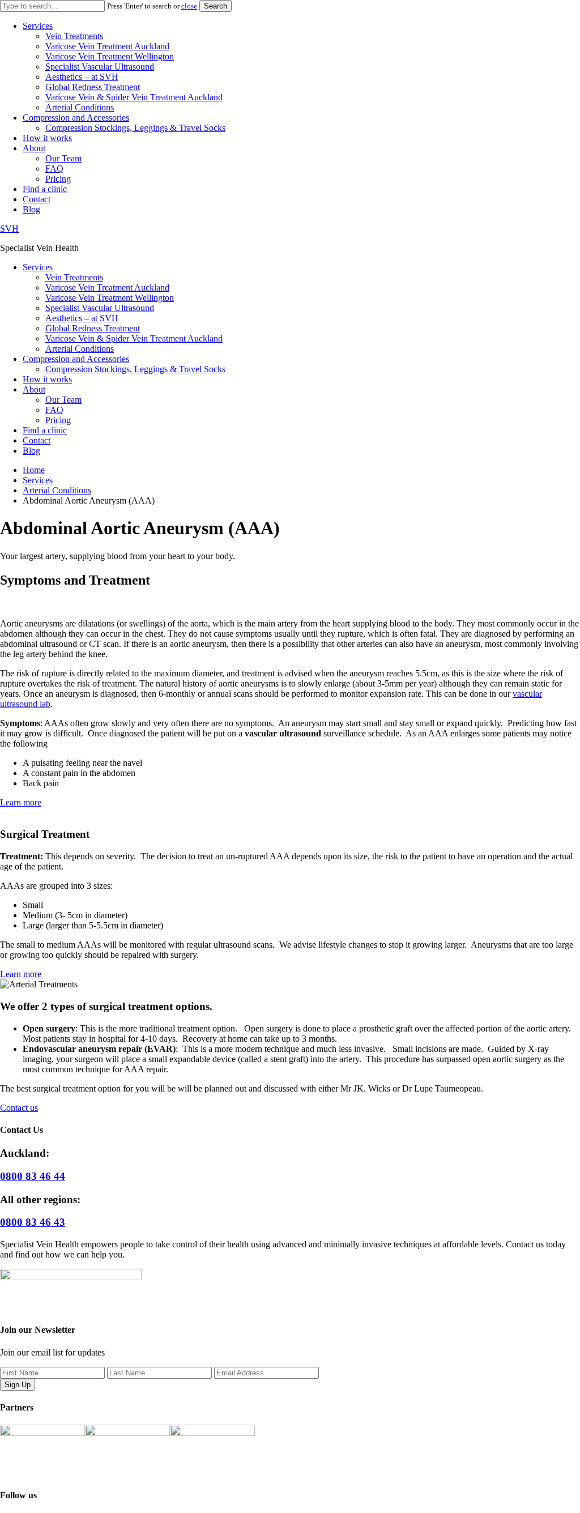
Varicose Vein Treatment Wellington (109, 56)
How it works (47, 138)
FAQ (54, 168)
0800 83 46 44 (32, 1176)
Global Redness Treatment (92, 87)
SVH (9, 228)
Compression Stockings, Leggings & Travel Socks (135, 128)
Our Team (63, 158)
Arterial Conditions (79, 107)
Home (34, 470)
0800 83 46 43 (32, 1222)
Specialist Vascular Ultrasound (99, 66)
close (189, 6)
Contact (36, 199)
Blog (31, 209)
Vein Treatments (74, 36)
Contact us (19, 1108)
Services (38, 26)
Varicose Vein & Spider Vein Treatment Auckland (134, 97)
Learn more (20, 802)
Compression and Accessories (76, 117)
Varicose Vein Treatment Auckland (107, 46)
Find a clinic (45, 189)
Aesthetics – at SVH (81, 77)
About (34, 148)
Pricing (58, 179)
